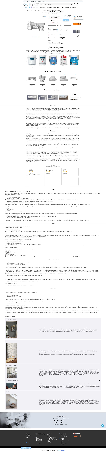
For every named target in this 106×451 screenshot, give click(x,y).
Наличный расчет (63, 435)
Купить (66, 20)
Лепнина (58, 7)
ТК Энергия (62, 444)
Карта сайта (49, 442)
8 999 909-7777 (28, 435)
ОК (62, 450)
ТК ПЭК (62, 441)
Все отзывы (27, 185)
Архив (48, 440)
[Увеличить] (36, 35)
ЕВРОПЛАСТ (55, 30)
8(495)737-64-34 (77, 256)
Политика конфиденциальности (52, 438)
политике (59, 450)
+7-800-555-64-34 (32, 4)
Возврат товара (49, 436)
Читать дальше (41, 332)
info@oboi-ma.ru (84, 245)
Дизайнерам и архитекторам (51, 437)
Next (80, 61)
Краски (62, 7)
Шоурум (48, 441)
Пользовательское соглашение (52, 439)
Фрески (54, 7)
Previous (26, 61)
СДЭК (61, 442)
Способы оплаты (63, 433)
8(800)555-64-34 (31, 301)
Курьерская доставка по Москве (65, 440)
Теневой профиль (68, 7)
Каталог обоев (42, 7)
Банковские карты (63, 434)
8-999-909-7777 (14, 301)
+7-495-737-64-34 (32, 3)
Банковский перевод (64, 436)
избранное (70, 20)
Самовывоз (62, 439)
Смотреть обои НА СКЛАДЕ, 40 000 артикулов (79, 17)
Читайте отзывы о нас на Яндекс (75, 185)
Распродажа (74, 7)
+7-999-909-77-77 (32, 5)
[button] (36, 37)
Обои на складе (49, 7)
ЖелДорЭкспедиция (64, 443)
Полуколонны (55, 29)
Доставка (48, 434)
